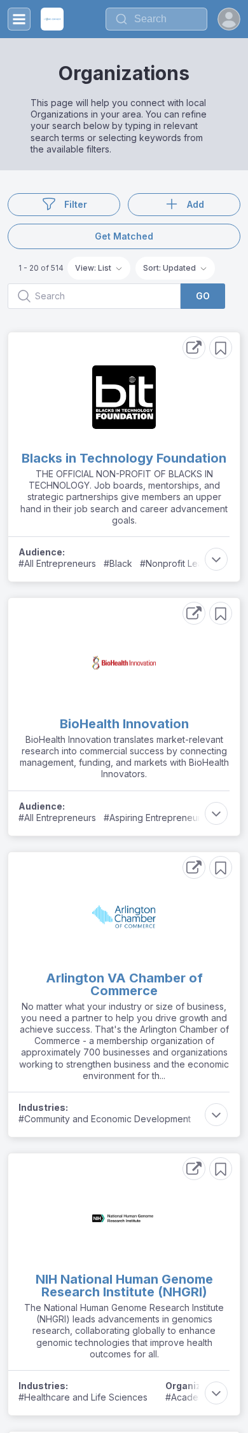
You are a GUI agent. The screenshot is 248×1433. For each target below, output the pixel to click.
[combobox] (156, 19)
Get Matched (124, 236)
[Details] (194, 347)
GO (203, 295)
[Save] (220, 347)
